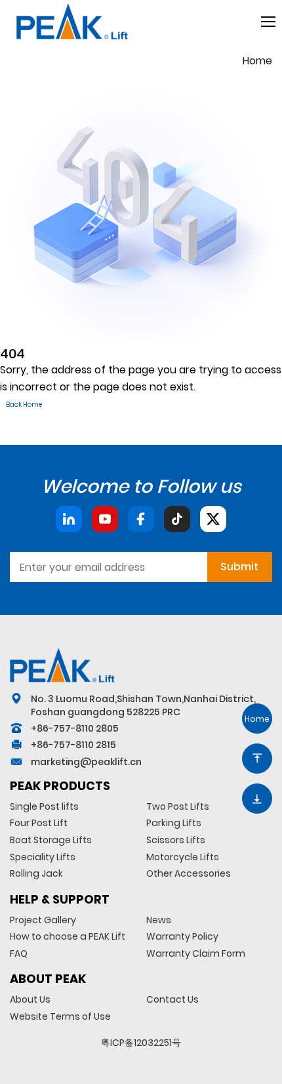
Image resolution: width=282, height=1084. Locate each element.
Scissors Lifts (175, 839)
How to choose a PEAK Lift (67, 936)
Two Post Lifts (177, 806)
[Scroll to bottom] (257, 798)
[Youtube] (105, 519)
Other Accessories (188, 873)
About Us (30, 999)
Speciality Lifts (42, 857)
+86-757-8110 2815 (73, 744)
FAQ (19, 953)
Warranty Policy (182, 936)
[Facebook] (141, 519)
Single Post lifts (44, 806)
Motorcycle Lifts (182, 857)
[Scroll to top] (257, 758)
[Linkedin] (69, 519)
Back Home (24, 404)
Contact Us (172, 999)
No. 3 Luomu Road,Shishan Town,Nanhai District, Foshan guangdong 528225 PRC (143, 705)
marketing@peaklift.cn (86, 761)
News (158, 920)
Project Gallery (43, 920)
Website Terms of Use (60, 1016)
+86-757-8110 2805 (75, 728)
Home (257, 60)
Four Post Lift (39, 822)
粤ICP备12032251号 (141, 1042)
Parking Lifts (173, 822)
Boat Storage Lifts (51, 839)
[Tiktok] (177, 519)
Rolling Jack (36, 873)
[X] (213, 519)
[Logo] (62, 665)
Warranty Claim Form (195, 953)
